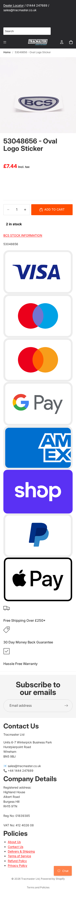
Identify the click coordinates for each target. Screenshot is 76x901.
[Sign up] (66, 705)
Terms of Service (19, 856)
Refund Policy (17, 861)
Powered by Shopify (53, 878)
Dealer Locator (13, 5)
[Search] (45, 31)
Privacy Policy (17, 865)
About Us (14, 842)
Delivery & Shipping (21, 851)
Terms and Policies (38, 887)
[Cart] (71, 42)
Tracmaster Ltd (30, 878)
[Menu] (5, 42)
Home (7, 52)
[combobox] (27, 31)
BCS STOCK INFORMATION (22, 235)
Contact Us (15, 846)
